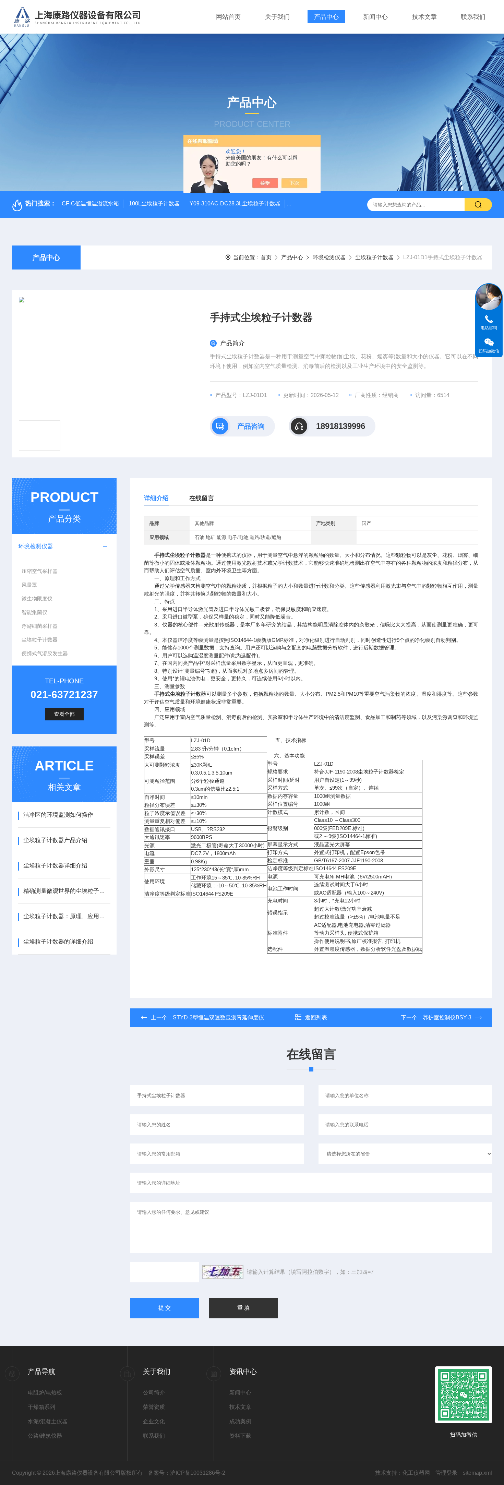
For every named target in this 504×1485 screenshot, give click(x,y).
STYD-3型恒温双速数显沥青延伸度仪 (218, 1017)
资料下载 (240, 1436)
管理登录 (446, 1473)
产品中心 (326, 16)
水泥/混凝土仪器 (48, 1421)
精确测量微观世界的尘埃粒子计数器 (66, 891)
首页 (266, 257)
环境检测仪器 (329, 257)
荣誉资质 (154, 1407)
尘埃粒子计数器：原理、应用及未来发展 (66, 916)
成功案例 (240, 1421)
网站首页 (228, 16)
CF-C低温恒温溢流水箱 (90, 203)
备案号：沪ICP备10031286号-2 (186, 1473)
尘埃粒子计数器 (374, 257)
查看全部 (64, 714)
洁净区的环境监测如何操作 (58, 815)
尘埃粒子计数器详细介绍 (55, 865)
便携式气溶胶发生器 (45, 653)
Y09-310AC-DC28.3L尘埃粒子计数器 (235, 203)
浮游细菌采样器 (40, 626)
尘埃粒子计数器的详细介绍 (58, 941)
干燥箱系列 (41, 1407)
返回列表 (316, 1017)
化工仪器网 (416, 1473)
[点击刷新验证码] (222, 1272)
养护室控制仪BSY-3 (447, 1017)
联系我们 (473, 16)
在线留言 (201, 498)
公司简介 (154, 1393)
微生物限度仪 (37, 598)
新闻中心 (375, 16)
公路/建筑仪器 (45, 1436)
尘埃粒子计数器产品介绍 (55, 840)
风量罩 (29, 585)
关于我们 (277, 16)
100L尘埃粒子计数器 (154, 203)
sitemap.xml (477, 1473)
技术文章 (424, 16)
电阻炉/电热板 (45, 1393)
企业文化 (154, 1421)
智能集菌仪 (34, 612)
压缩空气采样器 (40, 571)
